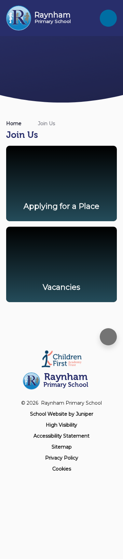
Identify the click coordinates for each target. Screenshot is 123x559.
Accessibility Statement (61, 436)
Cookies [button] (61, 469)
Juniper (84, 414)
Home (14, 123)
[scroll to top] (108, 336)
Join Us (46, 123)
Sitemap (62, 447)
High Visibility (61, 425)
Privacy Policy (61, 458)
